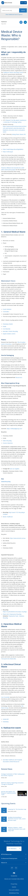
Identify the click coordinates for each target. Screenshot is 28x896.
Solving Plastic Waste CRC (19, 134)
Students (14, 887)
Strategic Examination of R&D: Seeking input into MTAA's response (13, 774)
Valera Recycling (7, 440)
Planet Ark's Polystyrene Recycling (12, 614)
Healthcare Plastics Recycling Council (13, 72)
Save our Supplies (14, 468)
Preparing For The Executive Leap (17, 809)
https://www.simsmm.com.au (17, 538)
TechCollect (6, 311)
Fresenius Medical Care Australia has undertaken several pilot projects (12, 168)
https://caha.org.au (8, 151)
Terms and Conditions (14, 890)
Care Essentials (5, 697)
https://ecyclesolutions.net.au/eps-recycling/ (15, 611)
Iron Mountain (6, 329)
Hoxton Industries (8, 443)
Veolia (4, 326)
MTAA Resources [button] (6, 854)
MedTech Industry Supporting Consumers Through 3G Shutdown (12, 783)
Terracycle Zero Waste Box (8, 658)
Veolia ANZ (6, 719)
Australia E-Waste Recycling (10, 331)
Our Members (12, 848)
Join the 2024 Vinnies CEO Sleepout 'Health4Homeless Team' (8, 793)
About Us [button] (4, 862)
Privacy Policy (14, 884)
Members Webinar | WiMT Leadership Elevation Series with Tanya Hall (16, 829)
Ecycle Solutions (7, 309)
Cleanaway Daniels (8, 324)
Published (4, 21)
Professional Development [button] (9, 858)
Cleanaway (6, 721)
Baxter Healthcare (8, 516)
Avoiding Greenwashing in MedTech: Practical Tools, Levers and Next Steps (17, 818)
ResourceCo (19, 377)
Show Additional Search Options (14, 14)
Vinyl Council (12, 512)
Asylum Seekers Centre (9, 333)
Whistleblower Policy (14, 893)
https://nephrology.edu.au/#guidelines (13, 149)
